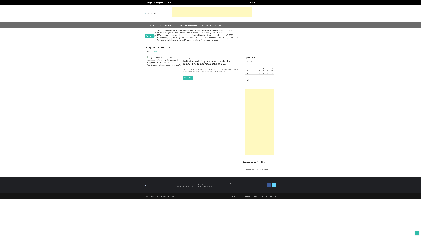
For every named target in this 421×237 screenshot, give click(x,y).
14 (263, 68)
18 (251, 71)
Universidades (191, 25)
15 (267, 68)
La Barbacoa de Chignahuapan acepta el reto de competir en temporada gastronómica (209, 62)
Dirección (263, 196)
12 (255, 68)
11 (251, 68)
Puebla (151, 25)
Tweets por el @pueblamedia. (257, 169)
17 (247, 71)
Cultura (178, 25)
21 (263, 71)
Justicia (218, 25)
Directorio (272, 196)
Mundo (168, 25)
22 (267, 71)
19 (255, 71)
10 (247, 68)
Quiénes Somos (237, 196)
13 (259, 68)
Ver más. (187, 78)
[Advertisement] (212, 12)
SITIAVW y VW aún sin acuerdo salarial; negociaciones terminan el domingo (188, 30)
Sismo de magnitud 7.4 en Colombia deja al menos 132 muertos (183, 32)
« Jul (247, 80)
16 (272, 68)
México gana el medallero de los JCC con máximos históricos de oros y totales (188, 35)
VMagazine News (168, 196)
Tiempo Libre (206, 25)
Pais (159, 25)
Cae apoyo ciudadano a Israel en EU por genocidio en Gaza (181, 40)
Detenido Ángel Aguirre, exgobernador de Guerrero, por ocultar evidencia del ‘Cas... (191, 37)
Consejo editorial (251, 196)
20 (259, 71)
